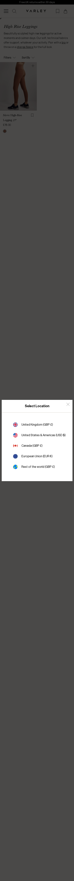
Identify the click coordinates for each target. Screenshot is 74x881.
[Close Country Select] (68, 404)
